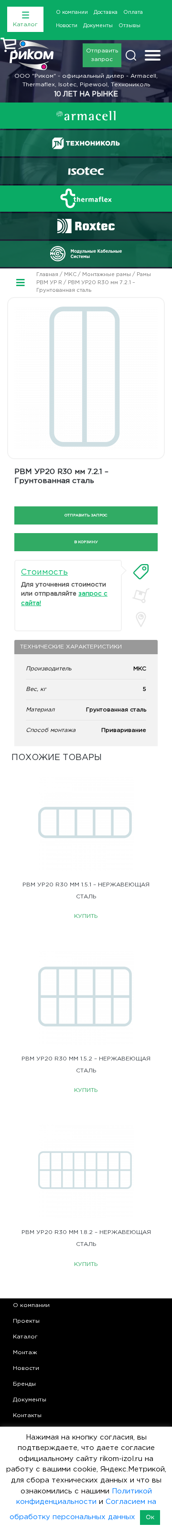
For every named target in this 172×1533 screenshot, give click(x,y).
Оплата (133, 12)
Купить (86, 916)
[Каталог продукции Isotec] (86, 171)
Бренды (24, 1384)
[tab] (141, 572)
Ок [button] (150, 1517)
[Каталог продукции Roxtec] (86, 226)
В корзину (86, 542)
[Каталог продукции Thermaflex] (86, 198)
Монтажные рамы (106, 274)
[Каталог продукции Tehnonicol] (86, 143)
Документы (98, 25)
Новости (66, 25)
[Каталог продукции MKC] (86, 253)
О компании (72, 12)
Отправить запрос (102, 55)
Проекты (26, 1321)
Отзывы (129, 25)
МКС (70, 274)
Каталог (25, 1336)
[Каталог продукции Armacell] (86, 115)
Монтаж (25, 1352)
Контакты (27, 1415)
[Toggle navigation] (152, 56)
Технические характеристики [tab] (71, 646)
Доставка (106, 12)
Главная (47, 274)
